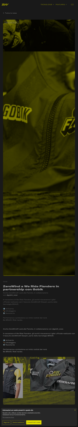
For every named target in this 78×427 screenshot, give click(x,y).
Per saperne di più (8, 417)
